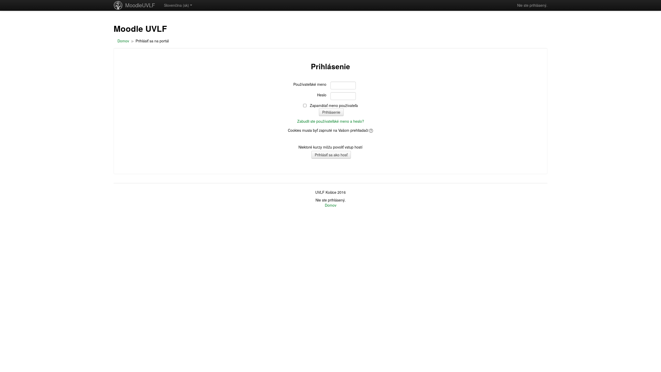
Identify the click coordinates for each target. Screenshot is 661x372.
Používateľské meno (309, 84)
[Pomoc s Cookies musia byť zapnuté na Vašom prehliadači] (370, 130)
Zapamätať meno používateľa (334, 105)
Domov (330, 205)
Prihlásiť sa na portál (152, 40)
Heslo (321, 94)
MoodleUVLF (140, 5)
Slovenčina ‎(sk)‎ (176, 5)
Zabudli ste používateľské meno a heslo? (330, 121)
